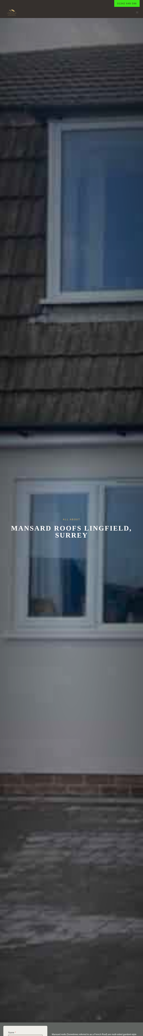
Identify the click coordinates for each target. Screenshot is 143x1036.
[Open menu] (137, 12)
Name (12, 1032)
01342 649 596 (127, 3)
